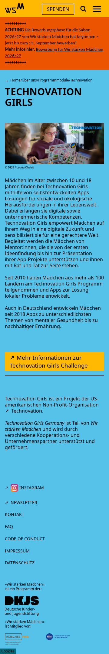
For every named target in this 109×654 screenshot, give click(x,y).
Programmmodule (53, 80)
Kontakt (14, 514)
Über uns (29, 80)
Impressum (17, 551)
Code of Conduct (25, 539)
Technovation (26, 410)
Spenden (58, 9)
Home (15, 80)
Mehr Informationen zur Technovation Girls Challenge (49, 361)
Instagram (31, 487)
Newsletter (24, 502)
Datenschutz (20, 563)
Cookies (8, 651)
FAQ (9, 526)
